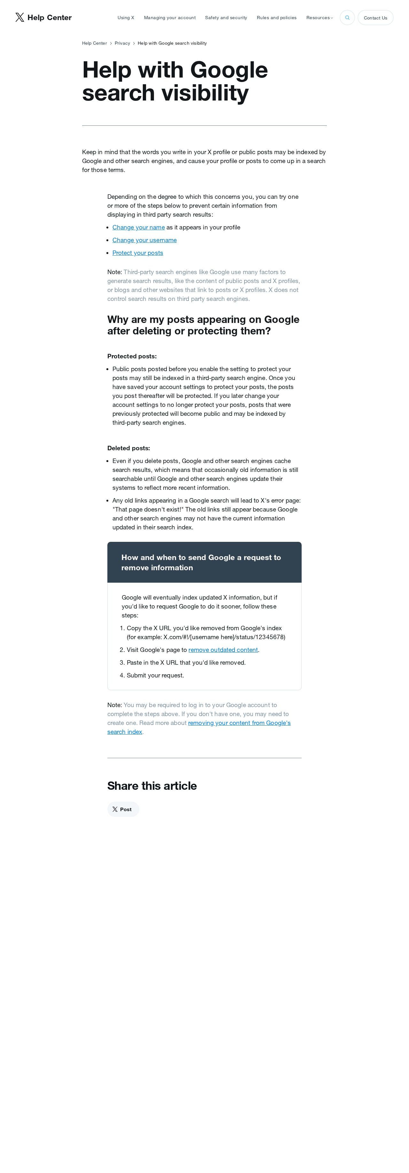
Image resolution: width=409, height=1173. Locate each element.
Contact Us (375, 18)
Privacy (122, 43)
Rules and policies (277, 17)
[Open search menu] (347, 17)
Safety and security (226, 17)
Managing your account (170, 17)
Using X (126, 17)
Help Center (94, 43)
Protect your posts (137, 253)
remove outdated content (223, 650)
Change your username (144, 240)
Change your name (138, 227)
